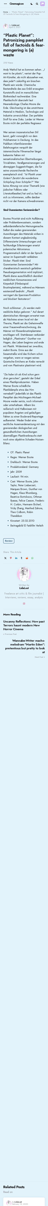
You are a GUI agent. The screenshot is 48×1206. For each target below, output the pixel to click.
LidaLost (15, 25)
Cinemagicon (17, 4)
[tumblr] (21, 558)
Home (5, 12)
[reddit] (27, 558)
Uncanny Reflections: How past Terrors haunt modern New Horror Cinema (24, 625)
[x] (5, 558)
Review (9, 541)
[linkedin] (16, 558)
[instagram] (24, 603)
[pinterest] (11, 558)
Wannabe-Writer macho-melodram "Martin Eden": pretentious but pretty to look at (25, 646)
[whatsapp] (32, 558)
